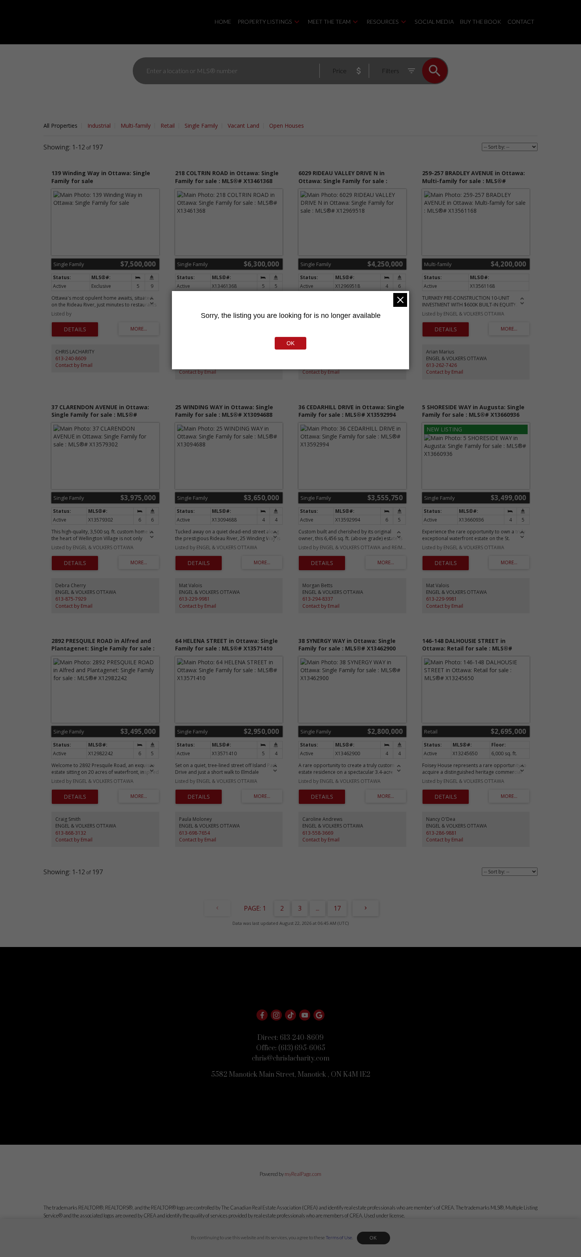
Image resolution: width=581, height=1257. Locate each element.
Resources (382, 21)
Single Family (201, 125)
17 (337, 908)
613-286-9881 (441, 833)
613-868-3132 (70, 833)
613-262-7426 (441, 365)
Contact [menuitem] (520, 21)
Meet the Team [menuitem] (329, 21)
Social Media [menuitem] (434, 21)
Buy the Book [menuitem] (480, 21)
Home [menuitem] (223, 21)
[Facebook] (262, 1015)
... (317, 908)
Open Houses (286, 125)
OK (373, 1238)
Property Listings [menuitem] (265, 21)
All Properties (60, 125)
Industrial (99, 125)
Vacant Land (243, 125)
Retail (167, 125)
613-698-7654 (194, 833)
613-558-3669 (317, 833)
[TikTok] (290, 1015)
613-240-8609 (70, 358)
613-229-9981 (194, 598)
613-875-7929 (70, 598)
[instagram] (276, 1015)
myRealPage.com (303, 1174)
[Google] (318, 1015)
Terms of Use (339, 1237)
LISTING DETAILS (75, 329)
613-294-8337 (317, 598)
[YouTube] (304, 1015)
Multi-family (136, 125)
